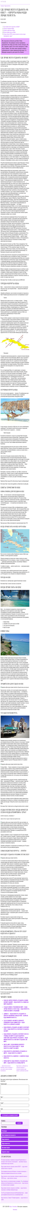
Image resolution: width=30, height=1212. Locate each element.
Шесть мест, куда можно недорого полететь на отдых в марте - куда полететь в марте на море (14, 1046)
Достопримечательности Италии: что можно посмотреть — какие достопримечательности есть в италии (14, 1172)
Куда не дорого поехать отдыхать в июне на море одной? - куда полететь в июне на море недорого (16, 1002)
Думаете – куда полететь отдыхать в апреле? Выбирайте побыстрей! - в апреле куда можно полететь (16, 1015)
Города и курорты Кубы (9, 28)
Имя (2, 1097)
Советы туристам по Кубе (9, 30)
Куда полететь (6, 1143)
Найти (19, 1123)
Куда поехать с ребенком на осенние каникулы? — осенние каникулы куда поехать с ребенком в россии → (22, 1069)
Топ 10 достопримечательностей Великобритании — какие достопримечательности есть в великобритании (14, 1194)
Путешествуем (6, 1148)
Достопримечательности (8, 1135)
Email (2, 1103)
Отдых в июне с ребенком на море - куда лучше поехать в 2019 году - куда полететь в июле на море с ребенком (16, 1009)
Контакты (15, 1209)
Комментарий (4, 1084)
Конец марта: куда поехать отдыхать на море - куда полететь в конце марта (15, 1062)
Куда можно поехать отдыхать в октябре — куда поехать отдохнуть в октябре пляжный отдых (14, 1189)
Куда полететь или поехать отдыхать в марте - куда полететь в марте (15, 1052)
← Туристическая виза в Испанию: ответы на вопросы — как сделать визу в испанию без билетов (7, 1068)
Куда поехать (5, 1139)
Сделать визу (5, 1152)
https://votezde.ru (13, 1206)
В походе (4, 1131)
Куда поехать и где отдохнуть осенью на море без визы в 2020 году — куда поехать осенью (14, 1177)
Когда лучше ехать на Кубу (10, 32)
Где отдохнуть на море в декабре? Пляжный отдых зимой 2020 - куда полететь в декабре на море (14, 1022)
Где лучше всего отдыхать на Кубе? (12, 27)
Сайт (2, 1109)
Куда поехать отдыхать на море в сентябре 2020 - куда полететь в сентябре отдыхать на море (16, 1029)
